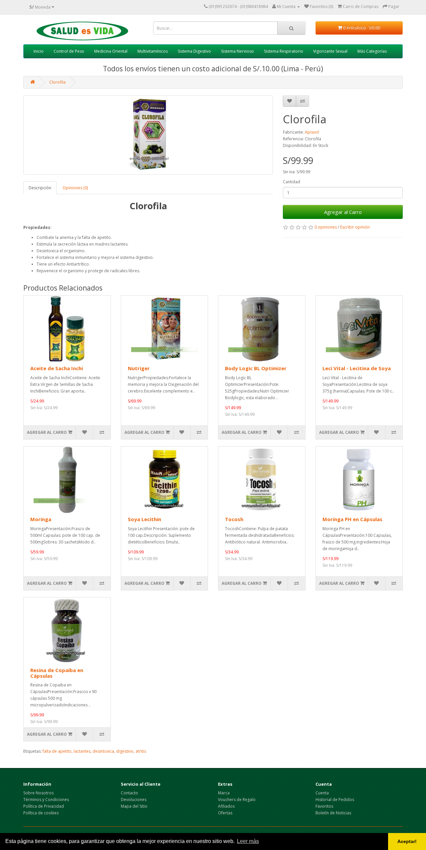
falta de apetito (57, 751)
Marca (224, 793)
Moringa (40, 519)
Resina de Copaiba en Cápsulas (56, 673)
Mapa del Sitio (134, 806)
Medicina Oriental (110, 51)
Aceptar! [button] (407, 841)
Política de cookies (41, 813)
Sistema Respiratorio (283, 51)
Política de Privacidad (43, 806)
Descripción (40, 188)
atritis (140, 751)
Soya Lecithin (144, 519)
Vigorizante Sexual (330, 51)
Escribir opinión (355, 227)
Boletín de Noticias (333, 813)
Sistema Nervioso (237, 51)
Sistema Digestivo (194, 51)
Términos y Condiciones (46, 799)
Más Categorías (372, 51)
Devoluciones (133, 799)
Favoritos (324, 806)
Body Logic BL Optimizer (256, 368)
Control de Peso (69, 51)
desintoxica (103, 751)
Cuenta (322, 793)
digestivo (124, 751)
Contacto (129, 793)
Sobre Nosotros (38, 793)
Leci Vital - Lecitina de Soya (356, 368)
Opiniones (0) (75, 188)
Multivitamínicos (152, 51)
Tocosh (234, 519)
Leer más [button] (248, 841)
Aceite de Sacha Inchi (56, 368)
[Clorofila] (148, 135)
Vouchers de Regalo (237, 799)
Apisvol (312, 132)
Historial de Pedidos (335, 799)
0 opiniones (326, 227)
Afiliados (226, 806)
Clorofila (57, 82)
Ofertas (225, 813)
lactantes (82, 751)
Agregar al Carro (343, 212)
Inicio (39, 51)
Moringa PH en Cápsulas (352, 519)
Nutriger (139, 368)
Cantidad (291, 182)
